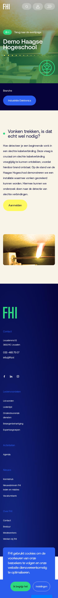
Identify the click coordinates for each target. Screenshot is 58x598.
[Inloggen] (38, 6)
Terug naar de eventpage (27, 32)
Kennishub (8, 479)
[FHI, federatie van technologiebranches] (6, 6)
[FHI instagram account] (18, 376)
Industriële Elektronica (19, 100)
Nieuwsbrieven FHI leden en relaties (12, 487)
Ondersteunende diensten (11, 415)
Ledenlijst (7, 407)
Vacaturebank (10, 496)
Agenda (7, 454)
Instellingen (41, 586)
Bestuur (7, 526)
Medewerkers (9, 533)
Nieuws (7, 470)
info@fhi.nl (8, 357)
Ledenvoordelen (12, 391)
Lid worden (8, 401)
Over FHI (7, 511)
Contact (7, 331)
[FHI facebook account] (4, 376)
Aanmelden (15, 205)
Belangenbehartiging (13, 423)
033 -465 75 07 (11, 352)
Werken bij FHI (10, 539)
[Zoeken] (26, 6)
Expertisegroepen (11, 430)
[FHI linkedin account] (11, 376)
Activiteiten (9, 445)
